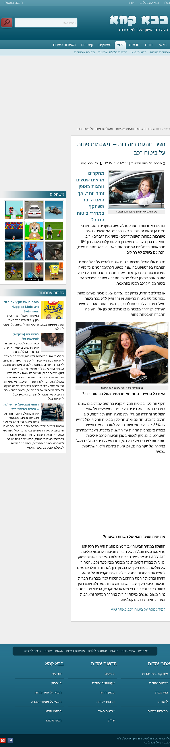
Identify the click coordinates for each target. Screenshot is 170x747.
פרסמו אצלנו (53, 711)
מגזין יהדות (107, 692)
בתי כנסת (161, 692)
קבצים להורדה (32, 651)
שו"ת (111, 720)
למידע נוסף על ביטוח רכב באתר (138, 609)
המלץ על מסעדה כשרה (46, 701)
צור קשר (56, 673)
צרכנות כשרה (106, 711)
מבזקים (110, 673)
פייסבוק (56, 683)
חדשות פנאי (139, 52)
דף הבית (143, 651)
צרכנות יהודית (158, 683)
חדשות (134, 45)
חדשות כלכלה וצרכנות (112, 52)
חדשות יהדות (104, 663)
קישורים (87, 45)
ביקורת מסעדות (84, 52)
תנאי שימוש (54, 720)
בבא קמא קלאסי (149, 2)
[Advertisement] (85, 91)
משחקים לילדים (97, 651)
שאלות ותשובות (53, 651)
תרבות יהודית (106, 701)
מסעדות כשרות (64, 45)
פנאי (120, 45)
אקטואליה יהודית (103, 683)
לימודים (162, 701)
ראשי (163, 45)
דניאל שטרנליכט (153, 742)
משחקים (105, 45)
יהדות (149, 45)
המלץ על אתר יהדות (48, 692)
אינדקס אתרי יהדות (155, 673)
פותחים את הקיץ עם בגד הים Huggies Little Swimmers (21, 306)
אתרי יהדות (128, 651)
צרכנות (148, 129)
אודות (131, 2)
